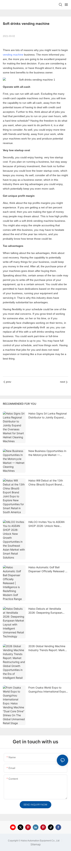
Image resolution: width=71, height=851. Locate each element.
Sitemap (35, 844)
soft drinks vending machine (48, 331)
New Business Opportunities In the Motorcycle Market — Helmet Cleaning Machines (47, 453)
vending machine (13, 54)
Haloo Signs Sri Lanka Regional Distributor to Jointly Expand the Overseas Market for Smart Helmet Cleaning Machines (47, 415)
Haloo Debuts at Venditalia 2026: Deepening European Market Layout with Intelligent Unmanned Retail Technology (46, 611)
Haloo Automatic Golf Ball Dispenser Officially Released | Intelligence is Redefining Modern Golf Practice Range (47, 569)
